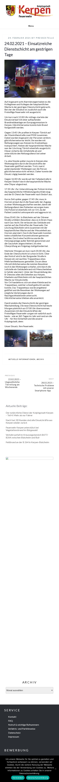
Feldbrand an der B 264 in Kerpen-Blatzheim (27, 442)
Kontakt (12, 716)
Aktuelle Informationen (22, 359)
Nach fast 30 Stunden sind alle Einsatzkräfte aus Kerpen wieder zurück (29, 421)
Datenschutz (14, 732)
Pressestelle (45, 38)
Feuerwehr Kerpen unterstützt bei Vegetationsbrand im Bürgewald (22, 428)
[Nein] (55, 768)
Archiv (40, 359)
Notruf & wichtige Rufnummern (23, 724)
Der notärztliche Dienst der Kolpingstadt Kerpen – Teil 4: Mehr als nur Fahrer (29, 414)
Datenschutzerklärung (37, 778)
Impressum (13, 736)
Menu (31, 26)
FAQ (10, 720)
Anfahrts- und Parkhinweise (21, 728)
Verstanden (17, 778)
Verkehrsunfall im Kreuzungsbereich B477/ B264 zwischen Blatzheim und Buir (27, 436)
